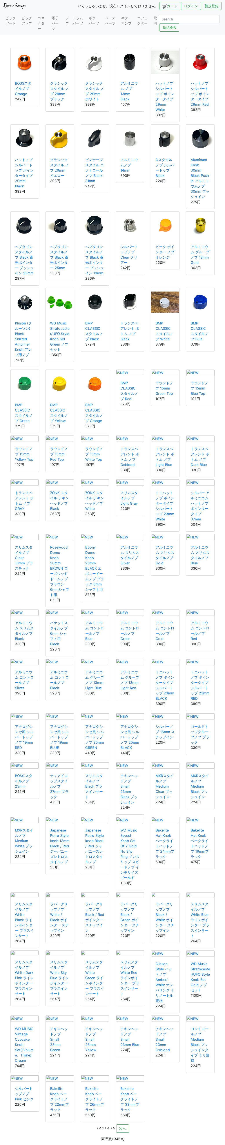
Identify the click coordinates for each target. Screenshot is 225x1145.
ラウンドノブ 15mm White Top (94, 454)
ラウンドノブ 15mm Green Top (164, 388)
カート (172, 6)
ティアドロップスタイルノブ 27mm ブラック (59, 786)
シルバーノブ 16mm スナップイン (165, 731)
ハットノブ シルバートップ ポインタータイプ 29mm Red (200, 94)
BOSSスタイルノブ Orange (23, 88)
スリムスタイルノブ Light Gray (129, 498)
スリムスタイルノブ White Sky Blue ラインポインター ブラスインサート (59, 978)
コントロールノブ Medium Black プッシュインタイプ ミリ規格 (200, 1045)
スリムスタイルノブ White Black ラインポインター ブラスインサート (24, 920)
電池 (155, 20)
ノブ (67, 20)
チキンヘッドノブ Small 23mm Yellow (94, 1039)
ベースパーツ (110, 20)
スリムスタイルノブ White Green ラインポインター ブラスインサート (94, 978)
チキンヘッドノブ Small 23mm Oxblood (164, 1039)
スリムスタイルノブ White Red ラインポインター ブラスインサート (129, 978)
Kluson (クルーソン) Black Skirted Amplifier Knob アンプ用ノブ (23, 339)
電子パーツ (55, 23)
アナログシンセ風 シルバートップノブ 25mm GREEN (94, 737)
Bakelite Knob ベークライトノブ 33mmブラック (129, 1099)
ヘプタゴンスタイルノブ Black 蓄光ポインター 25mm (59, 257)
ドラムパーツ (78, 20)
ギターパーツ (94, 20)
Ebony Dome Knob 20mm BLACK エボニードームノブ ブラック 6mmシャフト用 (94, 568)
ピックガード (10, 20)
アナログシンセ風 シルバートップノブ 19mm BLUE (59, 737)
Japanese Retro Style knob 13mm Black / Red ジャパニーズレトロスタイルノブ (59, 846)
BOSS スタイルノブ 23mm (23, 781)
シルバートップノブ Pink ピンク (24, 1093)
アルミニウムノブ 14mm (129, 165)
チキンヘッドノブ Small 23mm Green (59, 1039)
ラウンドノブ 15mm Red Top (59, 454)
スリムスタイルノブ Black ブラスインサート (94, 786)
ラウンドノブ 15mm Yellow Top (24, 454)
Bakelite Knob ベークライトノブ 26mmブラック (94, 1099)
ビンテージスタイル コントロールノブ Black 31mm (94, 170)
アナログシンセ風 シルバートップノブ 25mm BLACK (129, 737)
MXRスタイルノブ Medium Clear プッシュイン (165, 786)
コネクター (41, 23)
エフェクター (142, 20)
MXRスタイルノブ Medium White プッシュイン (24, 840)
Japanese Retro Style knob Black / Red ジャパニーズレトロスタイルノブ (94, 846)
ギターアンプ (126, 20)
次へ (122, 1128)
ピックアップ (27, 20)
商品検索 (169, 27)
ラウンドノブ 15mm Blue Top (199, 388)
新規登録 (212, 6)
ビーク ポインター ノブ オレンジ (165, 252)
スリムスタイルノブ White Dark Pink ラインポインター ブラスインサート (24, 978)
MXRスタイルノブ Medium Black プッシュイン (200, 786)
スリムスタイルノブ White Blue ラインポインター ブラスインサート (200, 920)
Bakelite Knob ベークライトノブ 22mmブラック (59, 1099)
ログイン (191, 6)
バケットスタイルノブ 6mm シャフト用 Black (59, 633)
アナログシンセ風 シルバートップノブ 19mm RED (24, 737)
